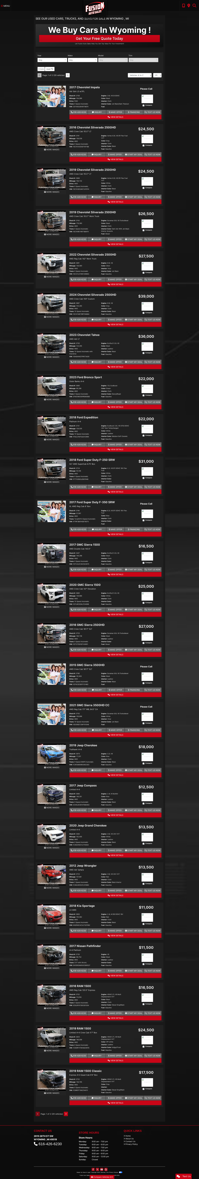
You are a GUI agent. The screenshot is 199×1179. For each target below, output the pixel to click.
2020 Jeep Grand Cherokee (88, 825)
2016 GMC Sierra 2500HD (87, 625)
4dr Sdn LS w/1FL (77, 91)
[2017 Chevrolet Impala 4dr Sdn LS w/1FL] (51, 96)
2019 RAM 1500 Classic (85, 1071)
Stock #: (72, 96)
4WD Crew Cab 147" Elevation (82, 589)
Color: (103, 98)
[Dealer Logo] (95, 8)
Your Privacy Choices (112, 1172)
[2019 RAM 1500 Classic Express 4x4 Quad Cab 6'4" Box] (51, 1080)
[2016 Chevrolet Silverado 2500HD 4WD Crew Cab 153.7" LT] (51, 136)
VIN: (71, 107)
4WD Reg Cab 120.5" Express (82, 990)
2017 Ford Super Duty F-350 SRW (92, 502)
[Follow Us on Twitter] (97, 1169)
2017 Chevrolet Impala (84, 87)
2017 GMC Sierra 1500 (84, 544)
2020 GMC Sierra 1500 (85, 584)
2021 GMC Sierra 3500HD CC (89, 705)
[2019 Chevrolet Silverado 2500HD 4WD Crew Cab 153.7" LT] (51, 179)
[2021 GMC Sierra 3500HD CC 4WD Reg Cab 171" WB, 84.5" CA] (51, 714)
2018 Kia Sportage (82, 906)
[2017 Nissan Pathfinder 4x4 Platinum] (51, 955)
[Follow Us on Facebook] (93, 1169)
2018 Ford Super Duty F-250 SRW (92, 460)
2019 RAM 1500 (80, 1028)
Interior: (104, 101)
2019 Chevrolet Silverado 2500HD (92, 169)
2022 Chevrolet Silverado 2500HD (92, 254)
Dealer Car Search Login (83, 1172)
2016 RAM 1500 (80, 986)
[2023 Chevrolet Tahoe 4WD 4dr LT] (51, 344)
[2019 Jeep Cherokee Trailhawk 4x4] (51, 754)
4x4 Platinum (75, 950)
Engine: (104, 96)
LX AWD (72, 910)
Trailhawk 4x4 (75, 749)
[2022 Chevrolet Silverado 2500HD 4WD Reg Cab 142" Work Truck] (51, 263)
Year (39, 55)
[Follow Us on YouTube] (101, 1169)
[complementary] (192, 1172)
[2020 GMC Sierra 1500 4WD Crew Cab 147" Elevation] (51, 594)
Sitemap (103, 1172)
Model (101, 55)
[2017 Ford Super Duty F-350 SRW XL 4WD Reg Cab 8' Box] (51, 511)
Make (70, 55)
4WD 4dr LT (74, 339)
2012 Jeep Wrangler (83, 865)
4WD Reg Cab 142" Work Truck (83, 259)
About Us (129, 1138)
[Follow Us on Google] (106, 1169)
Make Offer (116, 112)
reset (48, 69)
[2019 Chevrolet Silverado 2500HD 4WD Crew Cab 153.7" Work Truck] (51, 221)
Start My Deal (134, 154)
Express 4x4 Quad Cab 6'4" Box (83, 1075)
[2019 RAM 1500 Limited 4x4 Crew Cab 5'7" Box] (51, 1037)
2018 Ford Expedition (83, 417)
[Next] (68, 75)
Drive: (71, 101)
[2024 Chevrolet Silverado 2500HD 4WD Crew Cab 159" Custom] (51, 304)
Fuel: (103, 107)
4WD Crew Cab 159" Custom (82, 299)
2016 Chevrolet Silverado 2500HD (92, 127)
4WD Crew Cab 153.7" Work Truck (84, 216)
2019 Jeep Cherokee (83, 745)
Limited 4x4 (74, 789)
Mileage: (72, 98)
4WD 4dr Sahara (76, 870)
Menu (6, 5)
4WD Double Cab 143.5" (80, 549)
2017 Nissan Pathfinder (85, 946)
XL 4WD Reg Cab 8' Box (80, 506)
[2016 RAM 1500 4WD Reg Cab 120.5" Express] (51, 995)
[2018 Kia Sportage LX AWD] (51, 915)
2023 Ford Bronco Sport (85, 377)
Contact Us (130, 1141)
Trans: (71, 104)
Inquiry (98, 112)
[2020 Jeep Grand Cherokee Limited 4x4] (51, 834)
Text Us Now (153, 112)
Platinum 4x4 (75, 421)
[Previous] (39, 75)
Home (128, 1136)
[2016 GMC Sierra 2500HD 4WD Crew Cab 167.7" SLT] (51, 634)
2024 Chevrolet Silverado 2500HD (92, 294)
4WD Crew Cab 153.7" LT (80, 131)
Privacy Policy (131, 1144)
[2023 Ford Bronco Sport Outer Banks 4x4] (51, 386)
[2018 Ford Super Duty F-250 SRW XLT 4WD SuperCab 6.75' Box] (51, 469)
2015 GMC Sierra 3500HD (87, 665)
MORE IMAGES (52, 149)
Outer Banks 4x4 (76, 381)
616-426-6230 (79, 112)
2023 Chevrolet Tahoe (84, 335)
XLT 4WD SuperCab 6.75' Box (82, 464)
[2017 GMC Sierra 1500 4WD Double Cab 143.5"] (51, 553)
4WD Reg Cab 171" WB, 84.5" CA (83, 709)
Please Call (146, 88)
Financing (134, 112)
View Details (116, 117)
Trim (130, 55)
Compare (148, 105)
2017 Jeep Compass (83, 785)
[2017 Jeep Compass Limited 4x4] (51, 794)
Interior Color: (106, 104)
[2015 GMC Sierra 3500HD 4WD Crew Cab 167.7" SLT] (51, 674)
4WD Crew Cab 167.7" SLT (80, 629)
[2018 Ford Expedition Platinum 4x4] (51, 426)
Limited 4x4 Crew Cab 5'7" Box (83, 1032)
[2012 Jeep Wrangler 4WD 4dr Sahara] (51, 874)
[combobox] (52, 60)
